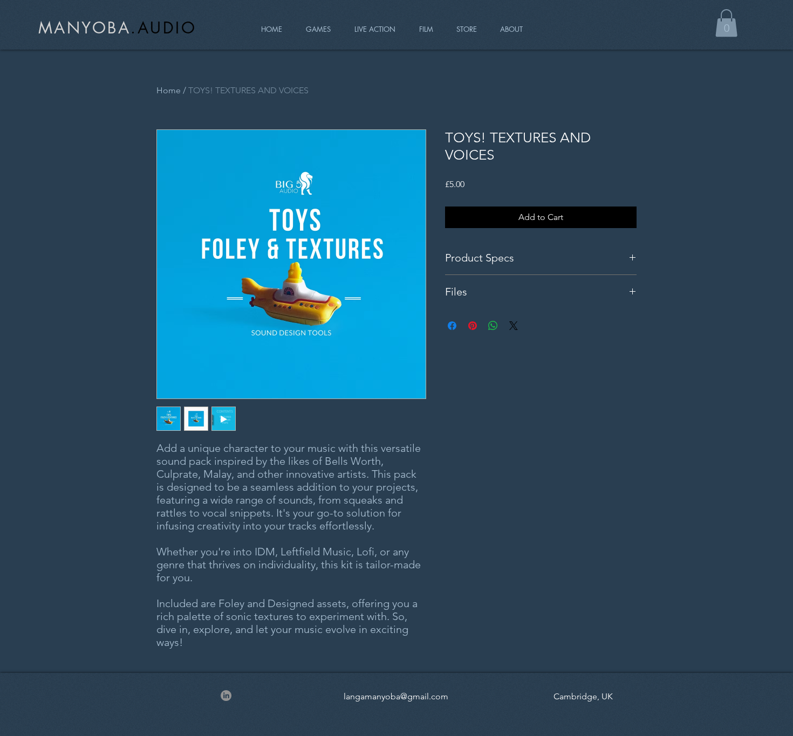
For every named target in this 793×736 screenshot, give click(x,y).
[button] (726, 23)
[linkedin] (226, 695)
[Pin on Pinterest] (472, 325)
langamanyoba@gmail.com (396, 696)
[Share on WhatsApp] (493, 325)
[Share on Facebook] (452, 325)
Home (168, 90)
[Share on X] (513, 325)
